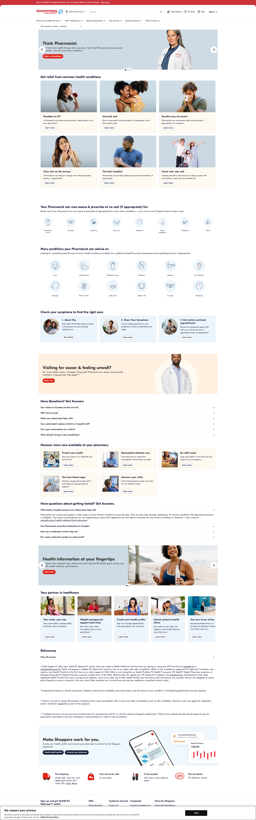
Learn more (50, 128)
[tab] (125, 69)
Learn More (71, 783)
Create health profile (53, 752)
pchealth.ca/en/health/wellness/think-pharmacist (64, 520)
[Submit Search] (161, 12)
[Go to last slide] (42, 49)
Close (196, 813)
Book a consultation (52, 56)
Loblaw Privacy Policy (49, 817)
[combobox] (126, 12)
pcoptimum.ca (176, 675)
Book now (48, 380)
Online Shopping (96, 805)
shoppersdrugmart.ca (50, 669)
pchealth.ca (188, 666)
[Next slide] (213, 49)
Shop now (105, 2)
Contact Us (113, 805)
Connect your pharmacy (77, 752)
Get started (68, 337)
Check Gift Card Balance (165, 805)
